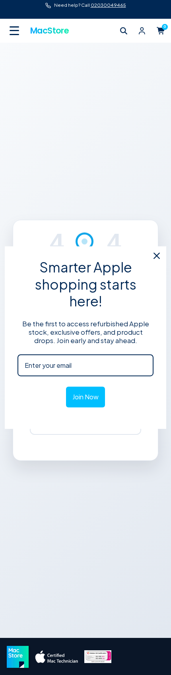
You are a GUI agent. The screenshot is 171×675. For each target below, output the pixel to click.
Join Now (85, 397)
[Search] (123, 30)
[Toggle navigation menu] (15, 30)
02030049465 (108, 5)
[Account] (142, 30)
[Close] (156, 255)
